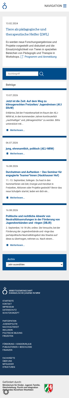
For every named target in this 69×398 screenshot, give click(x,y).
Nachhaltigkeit (11, 327)
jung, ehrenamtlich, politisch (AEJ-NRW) (30, 148)
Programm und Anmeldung (41, 56)
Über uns (7, 361)
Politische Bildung (12, 333)
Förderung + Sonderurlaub (17, 344)
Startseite (8, 301)
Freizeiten (8, 336)
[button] (6, 392)
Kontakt (7, 304)
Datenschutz (10, 310)
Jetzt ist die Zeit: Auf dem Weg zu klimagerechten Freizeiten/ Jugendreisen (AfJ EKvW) (34, 104)
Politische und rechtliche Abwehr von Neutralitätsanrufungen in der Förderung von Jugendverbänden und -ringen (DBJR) (33, 219)
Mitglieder (8, 364)
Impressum (8, 307)
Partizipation (9, 321)
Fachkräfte (9, 358)
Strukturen (9, 367)
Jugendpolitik (10, 324)
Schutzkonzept (11, 313)
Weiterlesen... (17, 130)
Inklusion (8, 330)
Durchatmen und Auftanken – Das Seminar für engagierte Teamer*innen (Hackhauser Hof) (34, 173)
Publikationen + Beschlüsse (17, 347)
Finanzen (7, 350)
